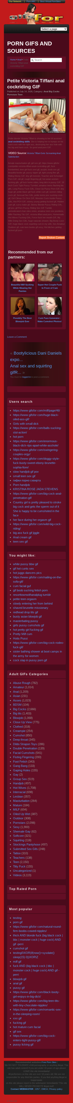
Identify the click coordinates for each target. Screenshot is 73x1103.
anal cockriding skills (19, 141)
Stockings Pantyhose (26, 844)
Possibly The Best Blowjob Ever (22, 320)
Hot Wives (19, 787)
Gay (15, 774)
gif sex (17, 1031)
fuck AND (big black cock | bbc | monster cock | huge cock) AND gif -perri (36, 970)
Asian (16, 696)
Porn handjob (21, 484)
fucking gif (19, 1022)
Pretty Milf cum (22, 634)
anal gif (17, 983)
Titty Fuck (19, 866)
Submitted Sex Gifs (25, 849)
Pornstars (19, 822)
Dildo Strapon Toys (25, 744)
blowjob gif (19, 979)
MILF (16, 809)
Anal (19, 59)
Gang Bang (20, 765)
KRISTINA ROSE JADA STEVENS (35, 489)
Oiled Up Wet (21, 814)
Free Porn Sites (49, 1062)
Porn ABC (31, 1)
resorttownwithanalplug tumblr (32, 594)
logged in (26, 377)
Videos (17, 875)
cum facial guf (22, 586)
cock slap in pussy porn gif (30, 660)
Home (13, 59)
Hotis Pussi (20, 638)
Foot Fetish (20, 761)
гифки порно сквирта (27, 480)
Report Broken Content (52, 237)
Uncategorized (22, 870)
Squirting (18, 840)
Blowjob (18, 717)
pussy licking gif (23, 1044)
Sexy (16, 827)
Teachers (19, 857)
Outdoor (18, 818)
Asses (17, 700)
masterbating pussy (25, 621)
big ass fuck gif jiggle (26, 532)
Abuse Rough (21, 683)
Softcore (18, 835)
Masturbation (21, 800)
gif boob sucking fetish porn (30, 590)
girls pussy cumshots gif (28, 625)
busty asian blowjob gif (27, 616)
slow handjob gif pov (26, 471)
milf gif (17, 961)
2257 (37, 1089)
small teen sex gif (24, 476)
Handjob (18, 783)
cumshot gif (20, 948)
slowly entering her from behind (33, 603)
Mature (17, 805)
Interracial (19, 792)
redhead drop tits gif (25, 612)
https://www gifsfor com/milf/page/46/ (36, 410)
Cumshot (19, 735)
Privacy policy (55, 1089)
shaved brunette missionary (30, 607)
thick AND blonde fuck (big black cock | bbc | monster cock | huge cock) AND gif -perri (38, 940)
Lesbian (18, 796)
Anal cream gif (22, 537)
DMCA (44, 1089)
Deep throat (20, 739)
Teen (16, 862)
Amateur (18, 687)
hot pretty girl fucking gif (28, 629)
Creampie (19, 730)
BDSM (17, 704)
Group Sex (20, 779)
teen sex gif (20, 541)
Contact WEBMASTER (22, 1089)
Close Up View (22, 722)
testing (17, 917)
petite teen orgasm (25, 599)
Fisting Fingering (23, 757)
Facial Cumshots (24, 752)
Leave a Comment (17, 337)
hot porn (18, 436)
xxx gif (17, 1018)
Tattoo (17, 853)
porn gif (17, 922)
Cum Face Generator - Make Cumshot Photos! (50, 320)
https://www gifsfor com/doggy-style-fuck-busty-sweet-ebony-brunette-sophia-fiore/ (36, 463)
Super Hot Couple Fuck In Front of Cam (50, 286)
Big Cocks (19, 709)
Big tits (17, 713)
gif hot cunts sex (23, 568)
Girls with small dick (26, 423)
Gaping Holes (21, 770)
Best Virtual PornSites (50, 1)
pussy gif (19, 987)
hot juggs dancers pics (27, 572)
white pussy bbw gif (25, 564)
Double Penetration (25, 748)
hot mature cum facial (26, 1027)
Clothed (18, 726)
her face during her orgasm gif (32, 519)
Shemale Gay (22, 831)
